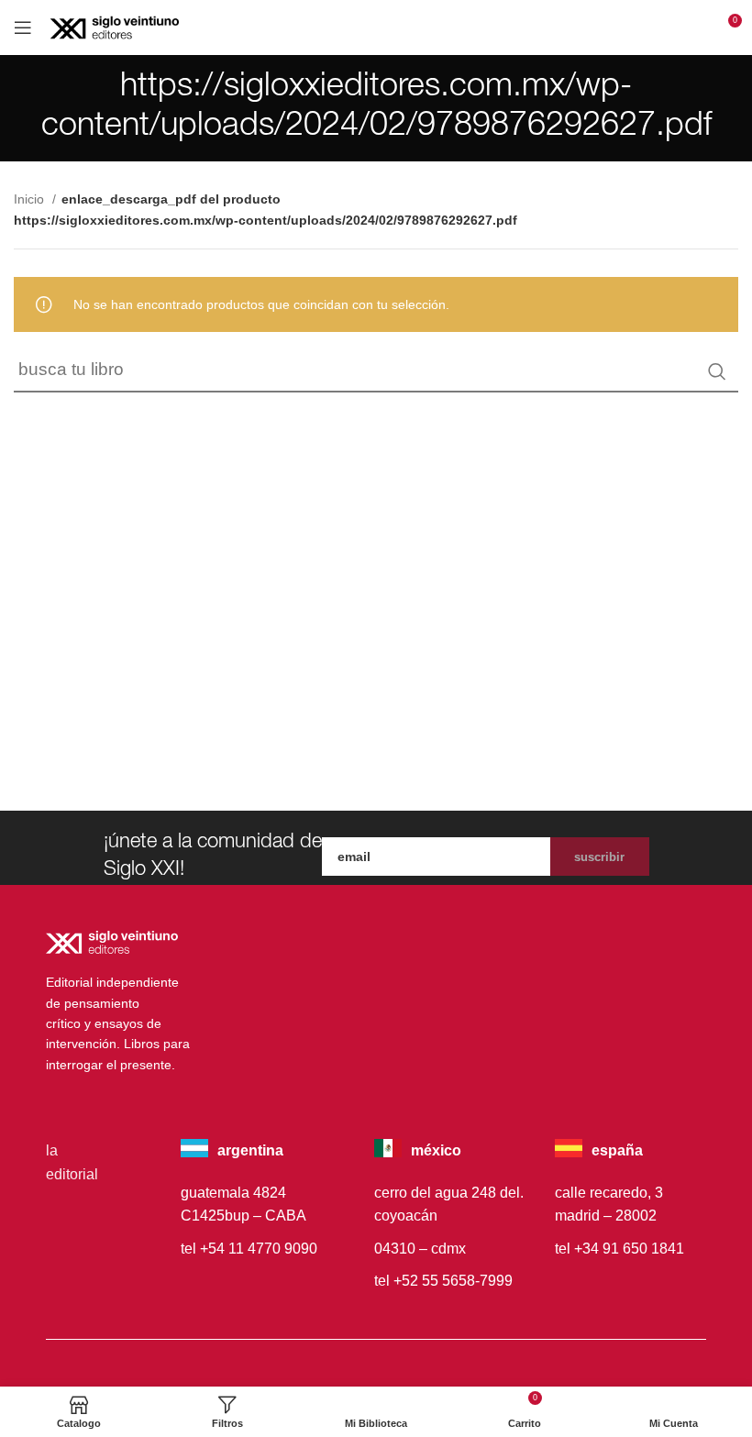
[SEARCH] (717, 371)
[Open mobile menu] (23, 27)
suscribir (599, 857)
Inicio (31, 199)
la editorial (72, 1162)
